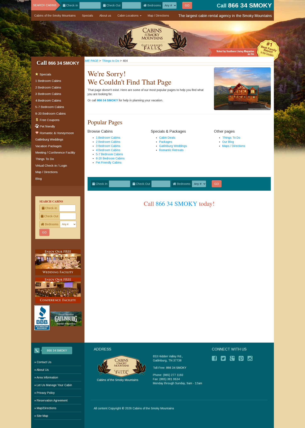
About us (105, 15)
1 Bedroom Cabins (108, 137)
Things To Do (231, 137)
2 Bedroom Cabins (108, 141)
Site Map (42, 415)
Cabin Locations (128, 15)
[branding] (152, 39)
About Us (43, 369)
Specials (87, 15)
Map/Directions (46, 408)
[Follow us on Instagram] (250, 358)
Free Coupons (49, 120)
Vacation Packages (48, 146)
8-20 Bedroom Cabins (110, 158)
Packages (165, 141)
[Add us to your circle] (232, 358)
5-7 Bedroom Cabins (109, 154)
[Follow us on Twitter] (223, 358)
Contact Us (44, 362)
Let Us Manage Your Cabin (54, 385)
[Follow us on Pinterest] (241, 358)
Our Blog (228, 141)
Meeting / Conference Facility (55, 152)
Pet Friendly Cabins (109, 162)
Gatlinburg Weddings (173, 146)
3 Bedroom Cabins (108, 146)
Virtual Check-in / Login (51, 165)
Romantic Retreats (171, 150)
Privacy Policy (46, 392)
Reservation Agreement (52, 400)
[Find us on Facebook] (214, 358)
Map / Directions (158, 15)
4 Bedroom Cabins (108, 150)
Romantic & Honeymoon (56, 133)
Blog (38, 178)
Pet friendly (47, 126)
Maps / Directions (233, 146)
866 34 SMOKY (107, 100)
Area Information (47, 377)
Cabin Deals (167, 137)
